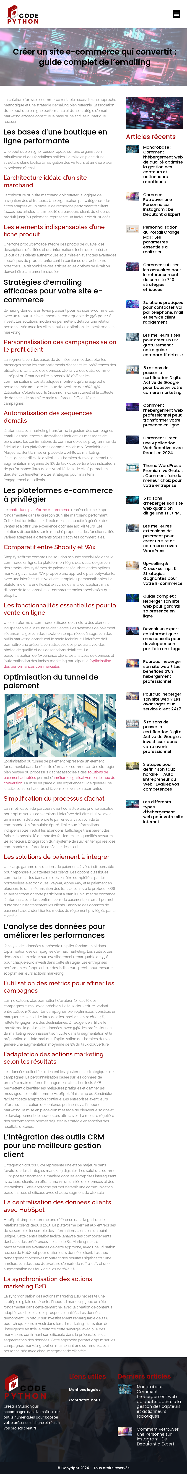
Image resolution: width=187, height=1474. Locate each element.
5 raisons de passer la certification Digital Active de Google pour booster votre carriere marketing (162, 380)
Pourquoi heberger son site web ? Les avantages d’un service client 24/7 (162, 701)
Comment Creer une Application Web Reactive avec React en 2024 (163, 445)
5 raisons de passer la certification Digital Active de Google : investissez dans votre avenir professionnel (162, 736)
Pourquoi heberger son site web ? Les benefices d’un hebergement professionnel (162, 671)
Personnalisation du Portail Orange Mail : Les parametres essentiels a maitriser (161, 239)
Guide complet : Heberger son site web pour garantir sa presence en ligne (161, 606)
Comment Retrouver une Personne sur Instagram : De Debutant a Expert (162, 204)
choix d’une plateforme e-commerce (39, 510)
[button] (176, 14)
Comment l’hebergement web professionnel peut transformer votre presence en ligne (163, 415)
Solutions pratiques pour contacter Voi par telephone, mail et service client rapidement (163, 312)
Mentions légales (85, 1389)
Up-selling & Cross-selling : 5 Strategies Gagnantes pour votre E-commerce (162, 573)
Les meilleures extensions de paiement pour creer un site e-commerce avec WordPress (160, 538)
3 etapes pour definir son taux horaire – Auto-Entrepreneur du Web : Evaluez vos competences (161, 777)
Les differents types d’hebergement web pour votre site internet (163, 811)
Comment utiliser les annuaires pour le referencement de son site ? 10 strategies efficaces (162, 277)
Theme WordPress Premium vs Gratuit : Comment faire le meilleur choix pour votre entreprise (163, 475)
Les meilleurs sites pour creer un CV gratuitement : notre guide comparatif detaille (163, 345)
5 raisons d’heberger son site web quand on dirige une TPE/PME (163, 505)
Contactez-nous (84, 1400)
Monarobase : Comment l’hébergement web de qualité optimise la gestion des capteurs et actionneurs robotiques (163, 164)
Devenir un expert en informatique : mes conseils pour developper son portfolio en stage (162, 638)
